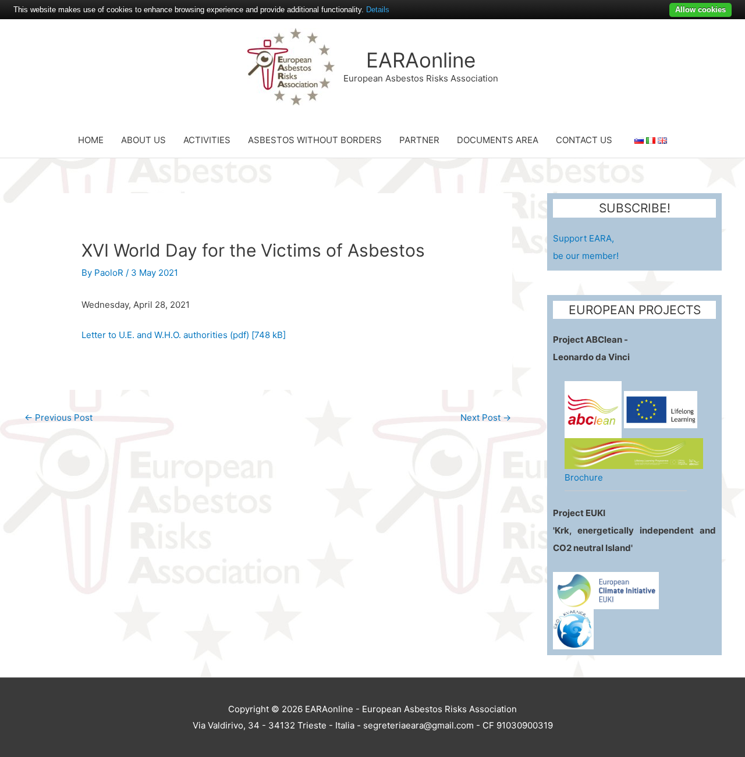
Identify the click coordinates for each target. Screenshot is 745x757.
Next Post (485, 417)
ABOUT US (143, 139)
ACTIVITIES (206, 139)
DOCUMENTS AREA (497, 139)
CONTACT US (584, 139)
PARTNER (419, 139)
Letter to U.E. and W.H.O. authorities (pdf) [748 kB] (183, 334)
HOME (91, 139)
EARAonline (421, 60)
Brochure (584, 477)
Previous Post (58, 417)
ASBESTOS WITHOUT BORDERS (315, 139)
